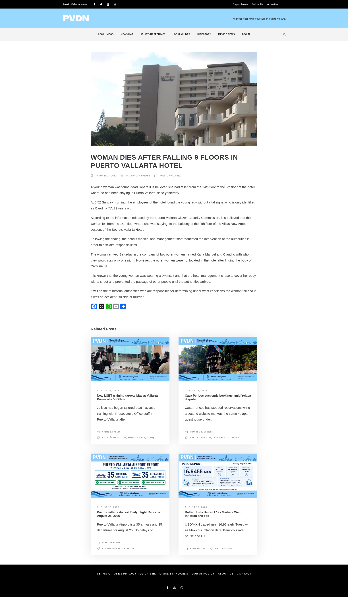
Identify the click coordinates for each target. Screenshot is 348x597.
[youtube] (108, 4)
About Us (226, 573)
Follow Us (258, 4)
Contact (244, 573)
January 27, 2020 (106, 175)
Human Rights (136, 437)
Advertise (272, 4)
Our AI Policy (203, 573)
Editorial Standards (170, 573)
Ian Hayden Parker (138, 175)
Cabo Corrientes (200, 437)
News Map (127, 34)
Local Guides (181, 34)
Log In (246, 34)
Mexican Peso (223, 548)
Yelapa (234, 437)
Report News (240, 4)
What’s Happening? (153, 34)
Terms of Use (109, 573)
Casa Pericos (221, 437)
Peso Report (197, 548)
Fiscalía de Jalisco (114, 437)
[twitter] (101, 4)
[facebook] (94, 4)
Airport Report (112, 542)
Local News (105, 34)
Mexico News (226, 34)
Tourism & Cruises (201, 431)
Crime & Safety (111, 431)
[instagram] (115, 4)
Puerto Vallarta (170, 175)
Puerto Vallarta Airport (118, 548)
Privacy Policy (136, 573)
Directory (204, 34)
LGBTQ (150, 437)
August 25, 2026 (108, 390)
